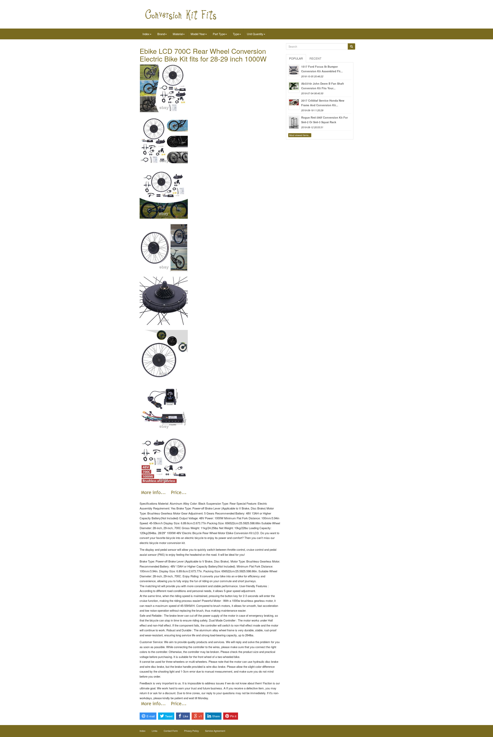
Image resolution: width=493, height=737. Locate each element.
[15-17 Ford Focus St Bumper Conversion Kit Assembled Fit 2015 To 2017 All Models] (294, 70)
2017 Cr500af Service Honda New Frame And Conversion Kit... (322, 103)
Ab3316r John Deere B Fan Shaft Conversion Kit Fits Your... (322, 86)
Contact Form (171, 730)
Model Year (198, 34)
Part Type (219, 34)
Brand (161, 34)
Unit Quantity (255, 34)
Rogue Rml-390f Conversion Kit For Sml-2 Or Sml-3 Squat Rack (324, 120)
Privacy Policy (191, 730)
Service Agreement (215, 730)
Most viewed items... (299, 135)
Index (146, 34)
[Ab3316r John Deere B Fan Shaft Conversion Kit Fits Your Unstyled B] (294, 87)
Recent (315, 58)
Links (154, 730)
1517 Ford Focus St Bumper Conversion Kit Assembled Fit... (322, 69)
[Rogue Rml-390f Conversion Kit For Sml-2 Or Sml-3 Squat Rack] (294, 121)
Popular (296, 58)
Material (178, 34)
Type (236, 34)
